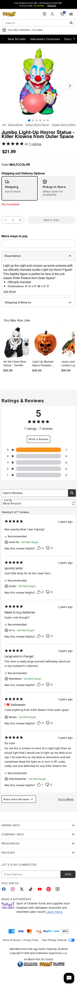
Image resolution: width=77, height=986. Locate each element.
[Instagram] (12, 889)
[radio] (19, 188)
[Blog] (57, 889)
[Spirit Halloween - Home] (9, 14)
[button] (38, 82)
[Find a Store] (44, 14)
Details (51, 5)
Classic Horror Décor (64, 124)
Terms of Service (11, 940)
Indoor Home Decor (37, 124)
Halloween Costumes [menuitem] (45, 39)
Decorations (15, 124)
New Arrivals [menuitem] (17, 39)
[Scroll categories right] (74, 38)
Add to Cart (51, 220)
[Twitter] (21, 889)
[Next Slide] (70, 85)
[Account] (52, 14)
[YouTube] (39, 889)
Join (68, 874)
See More (9, 291)
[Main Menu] (71, 14)
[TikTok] (30, 889)
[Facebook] (3, 889)
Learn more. (54, 912)
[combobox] (38, 22)
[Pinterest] (48, 889)
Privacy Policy (30, 940)
